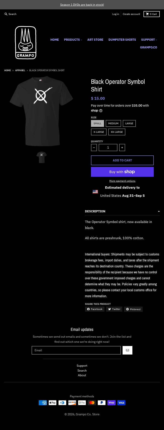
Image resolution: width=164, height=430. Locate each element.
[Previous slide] (31, 157)
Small (97, 123)
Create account (131, 14)
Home (7, 70)
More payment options (122, 180)
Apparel (20, 70)
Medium (113, 123)
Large (129, 123)
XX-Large (117, 131)
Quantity (97, 141)
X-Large (99, 131)
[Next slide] (52, 157)
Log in (115, 14)
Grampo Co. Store (88, 414)
